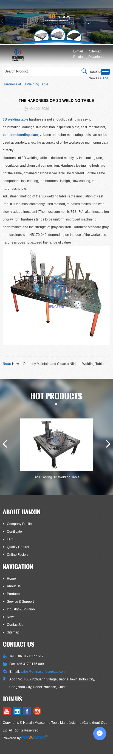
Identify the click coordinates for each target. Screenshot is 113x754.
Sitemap (95, 51)
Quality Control (18, 547)
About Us (14, 586)
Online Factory (18, 555)
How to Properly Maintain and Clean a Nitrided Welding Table (58, 364)
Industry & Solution (21, 609)
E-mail (78, 51)
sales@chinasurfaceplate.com (43, 672)
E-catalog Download (88, 57)
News (93, 78)
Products (13, 594)
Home (11, 578)
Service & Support (20, 602)
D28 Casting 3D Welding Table (56, 477)
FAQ (10, 539)
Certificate (14, 532)
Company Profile (19, 524)
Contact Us (15, 625)
